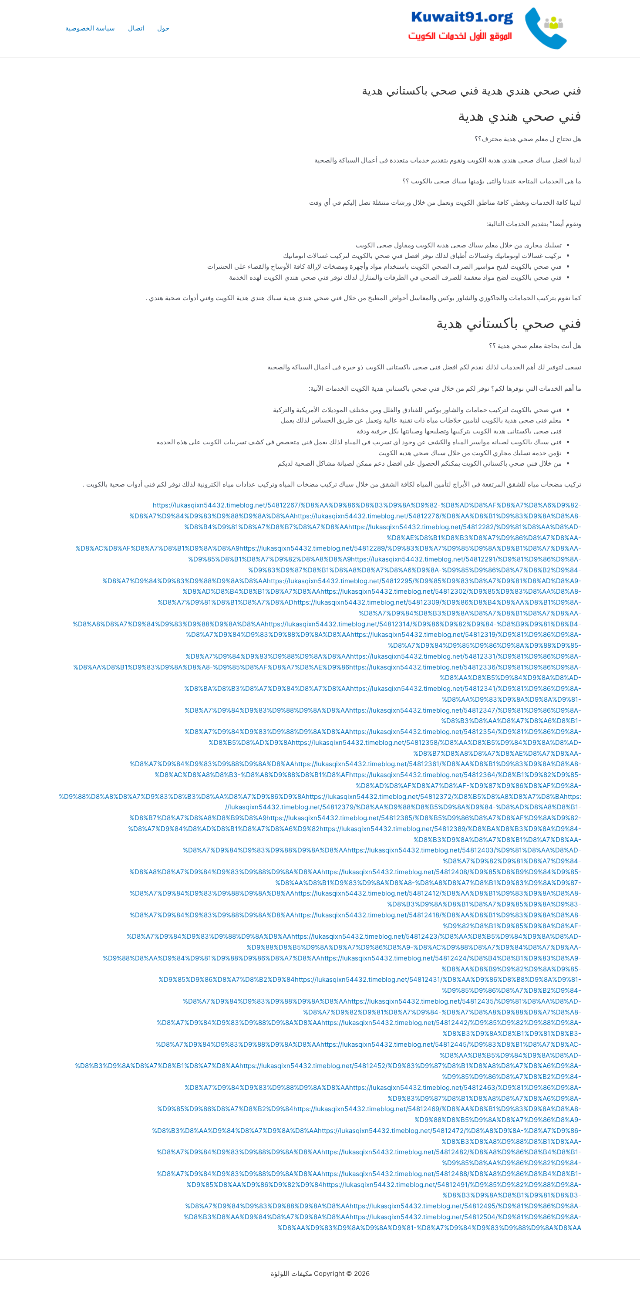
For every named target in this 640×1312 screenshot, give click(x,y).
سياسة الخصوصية (90, 28)
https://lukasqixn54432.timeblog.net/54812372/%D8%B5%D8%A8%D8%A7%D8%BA (435, 796)
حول (163, 28)
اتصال (136, 28)
